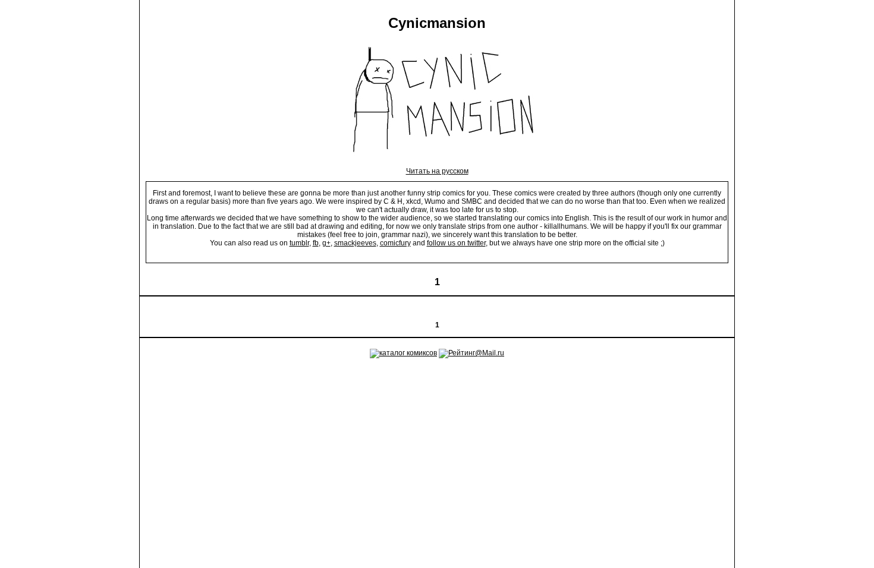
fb (316, 243)
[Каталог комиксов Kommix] (403, 353)
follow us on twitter (456, 243)
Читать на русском (437, 171)
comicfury (395, 243)
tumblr (299, 243)
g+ (326, 243)
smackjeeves (355, 243)
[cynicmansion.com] (437, 163)
